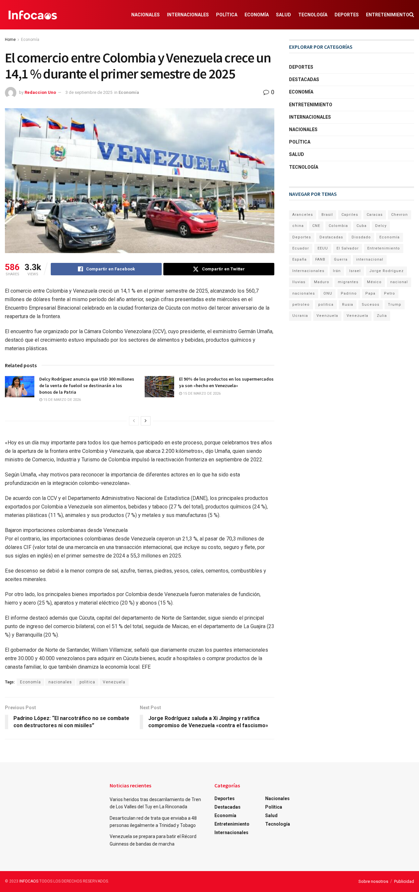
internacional (369, 259)
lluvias (298, 282)
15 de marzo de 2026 (61, 400)
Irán (337, 271)
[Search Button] (411, 14)
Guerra (341, 259)
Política (226, 14)
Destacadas (304, 79)
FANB (320, 259)
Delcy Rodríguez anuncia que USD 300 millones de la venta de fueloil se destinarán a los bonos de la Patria (86, 385)
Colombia (338, 226)
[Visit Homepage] (33, 14)
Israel (355, 271)
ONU (327, 293)
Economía (257, 14)
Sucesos (370, 304)
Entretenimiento (387, 14)
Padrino (349, 293)
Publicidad (404, 881)
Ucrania (300, 316)
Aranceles (302, 215)
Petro (389, 293)
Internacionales (188, 14)
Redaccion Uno (40, 92)
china (298, 226)
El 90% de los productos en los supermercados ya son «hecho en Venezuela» (226, 382)
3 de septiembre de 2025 (88, 92)
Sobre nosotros (373, 881)
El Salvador (348, 248)
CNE (316, 226)
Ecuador (300, 248)
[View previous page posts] (134, 420)
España (299, 259)
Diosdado (361, 237)
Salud (283, 14)
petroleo (301, 304)
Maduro (321, 282)
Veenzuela (327, 316)
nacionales (60, 682)
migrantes (348, 282)
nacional (399, 282)
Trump (394, 304)
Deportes (347, 14)
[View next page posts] (146, 420)
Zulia (382, 316)
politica (87, 682)
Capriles (349, 215)
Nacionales (145, 14)
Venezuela (114, 682)
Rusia (347, 304)
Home (10, 39)
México (374, 282)
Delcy (381, 226)
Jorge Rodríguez (386, 271)
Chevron (399, 215)
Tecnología (312, 14)
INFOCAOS (28, 881)
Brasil (327, 215)
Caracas (375, 215)
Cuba (361, 226)
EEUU (323, 248)
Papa (370, 293)
